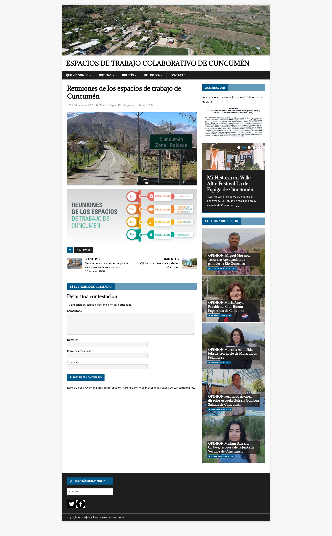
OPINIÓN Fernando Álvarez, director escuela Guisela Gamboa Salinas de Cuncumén (233, 400)
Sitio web (73, 362)
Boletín (128, 75)
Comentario (74, 311)
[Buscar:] (90, 492)
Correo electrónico (78, 351)
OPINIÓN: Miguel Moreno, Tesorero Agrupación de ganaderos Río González (229, 259)
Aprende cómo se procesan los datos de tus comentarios (158, 387)
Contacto (178, 75)
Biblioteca (152, 75)
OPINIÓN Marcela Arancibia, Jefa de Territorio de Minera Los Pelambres (232, 353)
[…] (237, 205)
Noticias (105, 75)
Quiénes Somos (77, 75)
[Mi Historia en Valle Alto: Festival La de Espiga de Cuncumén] (233, 156)
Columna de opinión (221, 221)
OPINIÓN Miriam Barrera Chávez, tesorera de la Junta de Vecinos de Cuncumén (231, 447)
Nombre (72, 340)
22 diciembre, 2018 (83, 105)
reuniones (83, 250)
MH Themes (118, 517)
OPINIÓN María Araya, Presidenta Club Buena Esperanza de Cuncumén (227, 306)
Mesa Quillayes (107, 105)
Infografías (128, 105)
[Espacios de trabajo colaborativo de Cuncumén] (166, 53)
